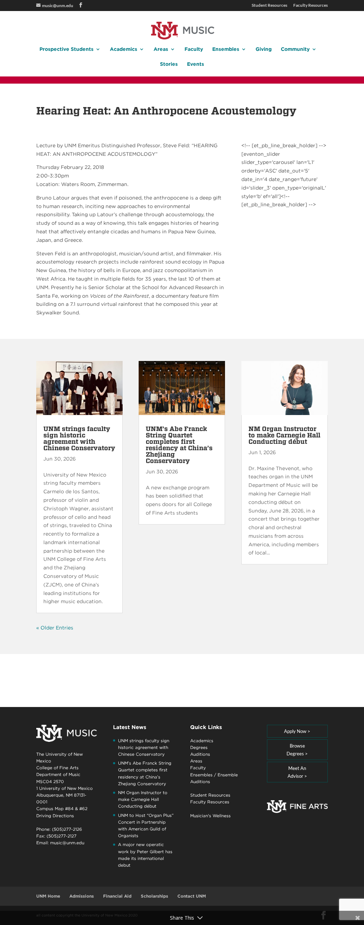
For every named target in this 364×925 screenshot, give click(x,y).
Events (195, 64)
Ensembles (225, 49)
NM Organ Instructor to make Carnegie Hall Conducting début (284, 435)
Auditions (200, 754)
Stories (169, 64)
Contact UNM (191, 896)
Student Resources (269, 5)
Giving (264, 49)
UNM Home (48, 896)
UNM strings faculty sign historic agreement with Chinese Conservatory (79, 438)
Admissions (81, 896)
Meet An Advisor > (297, 772)
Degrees (199, 747)
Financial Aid (117, 896)
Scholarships (154, 896)
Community (295, 49)
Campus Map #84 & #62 (61, 808)
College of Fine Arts (57, 767)
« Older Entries (54, 628)
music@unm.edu (67, 842)
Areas (161, 49)
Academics (123, 49)
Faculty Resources (310, 5)
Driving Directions (55, 815)
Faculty (193, 49)
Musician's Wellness (210, 815)
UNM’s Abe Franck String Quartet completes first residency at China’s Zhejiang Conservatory (179, 444)
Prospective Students (66, 49)
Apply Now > (297, 731)
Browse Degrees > (297, 749)
